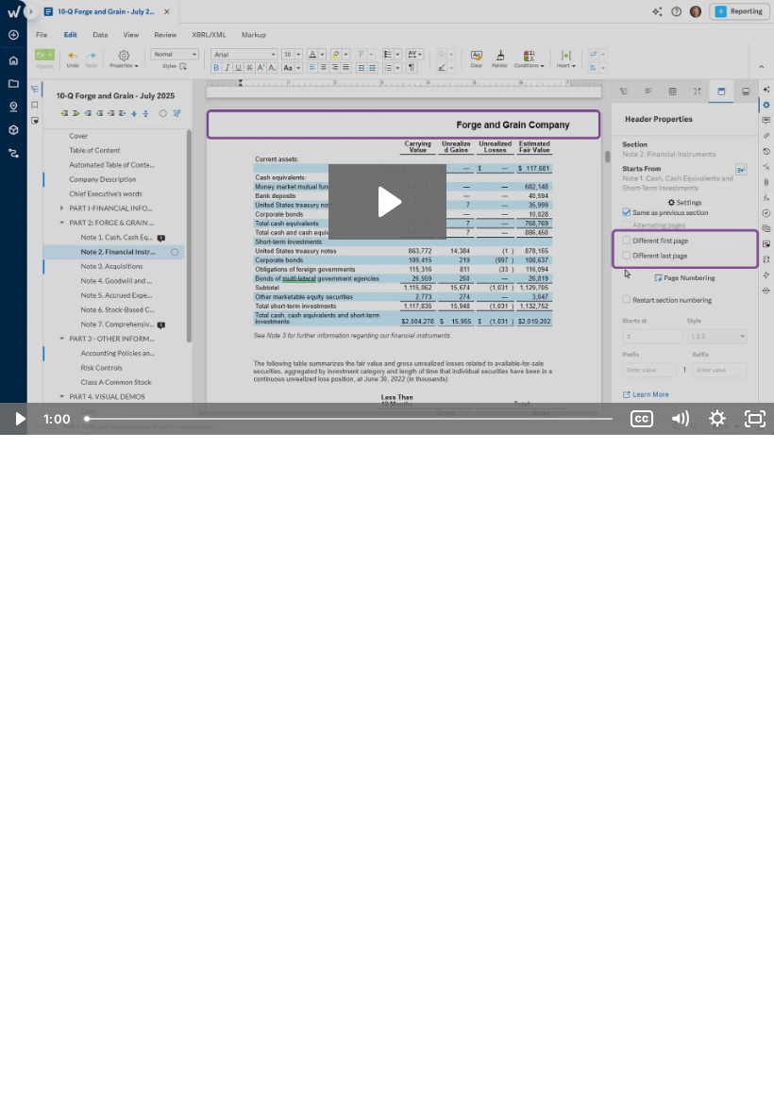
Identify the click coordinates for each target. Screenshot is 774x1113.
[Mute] (679, 419)
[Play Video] (19, 419)
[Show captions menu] (642, 419)
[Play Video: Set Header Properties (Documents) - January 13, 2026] (387, 202)
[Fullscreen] (755, 419)
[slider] (350, 419)
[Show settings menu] (717, 419)
